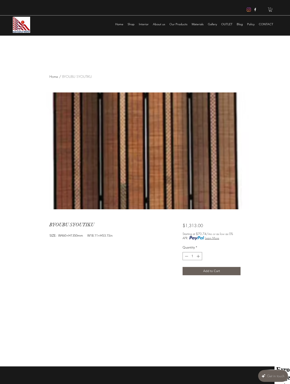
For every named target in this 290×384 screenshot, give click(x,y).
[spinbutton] (192, 256)
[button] (270, 9)
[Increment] (198, 256)
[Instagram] (249, 9)
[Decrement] (186, 256)
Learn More (212, 238)
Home (53, 76)
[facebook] (255, 9)
